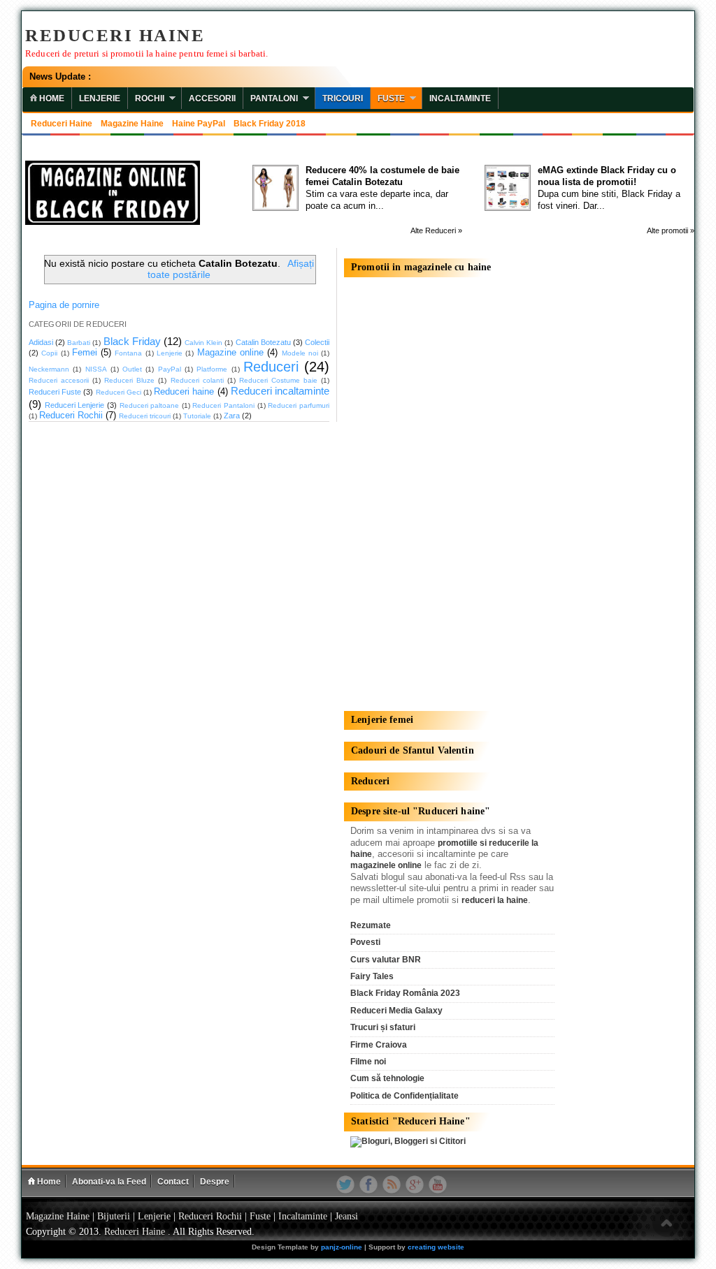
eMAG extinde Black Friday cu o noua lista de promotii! (607, 176)
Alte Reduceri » (436, 230)
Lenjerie (99, 98)
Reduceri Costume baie (278, 380)
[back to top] (666, 1224)
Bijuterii (113, 1216)
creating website (436, 1247)
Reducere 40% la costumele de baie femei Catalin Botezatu (382, 176)
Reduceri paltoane (150, 405)
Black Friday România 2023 (405, 993)
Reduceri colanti (197, 380)
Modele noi (300, 353)
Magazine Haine (132, 124)
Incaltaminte (460, 98)
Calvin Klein (203, 342)
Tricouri (342, 98)
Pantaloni (274, 98)
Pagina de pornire (64, 305)
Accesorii (212, 98)
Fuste (391, 98)
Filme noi (368, 1061)
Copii (49, 353)
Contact (173, 1182)
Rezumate (370, 925)
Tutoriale (197, 416)
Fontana (128, 353)
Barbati (78, 342)
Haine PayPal (198, 124)
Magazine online (230, 353)
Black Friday (132, 341)
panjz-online (341, 1247)
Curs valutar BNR (385, 959)
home (50, 98)
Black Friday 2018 (270, 124)
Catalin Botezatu (263, 342)
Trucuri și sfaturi (382, 1027)
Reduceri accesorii (59, 380)
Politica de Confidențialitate (404, 1096)
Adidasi (41, 342)
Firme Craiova (378, 1045)
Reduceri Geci (118, 392)
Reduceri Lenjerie (75, 405)
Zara (232, 415)
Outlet (132, 369)
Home (48, 1182)
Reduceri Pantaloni (223, 405)
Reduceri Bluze (129, 380)
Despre (214, 1182)
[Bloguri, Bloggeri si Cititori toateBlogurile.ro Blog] (408, 1141)
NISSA (96, 369)
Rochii (149, 98)
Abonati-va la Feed (109, 1182)
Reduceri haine (61, 124)
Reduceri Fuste (55, 392)
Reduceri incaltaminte (280, 391)
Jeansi (346, 1216)
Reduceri (271, 366)
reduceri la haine (494, 900)
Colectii (317, 342)
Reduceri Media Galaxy (396, 1010)
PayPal (169, 369)
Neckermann (49, 369)
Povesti (365, 942)
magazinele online (386, 865)
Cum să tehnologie (387, 1078)
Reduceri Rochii (71, 415)
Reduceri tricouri (145, 416)
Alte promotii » (670, 230)
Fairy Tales (372, 976)
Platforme (211, 369)
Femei (84, 353)
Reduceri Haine (115, 35)
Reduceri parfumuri (298, 405)
